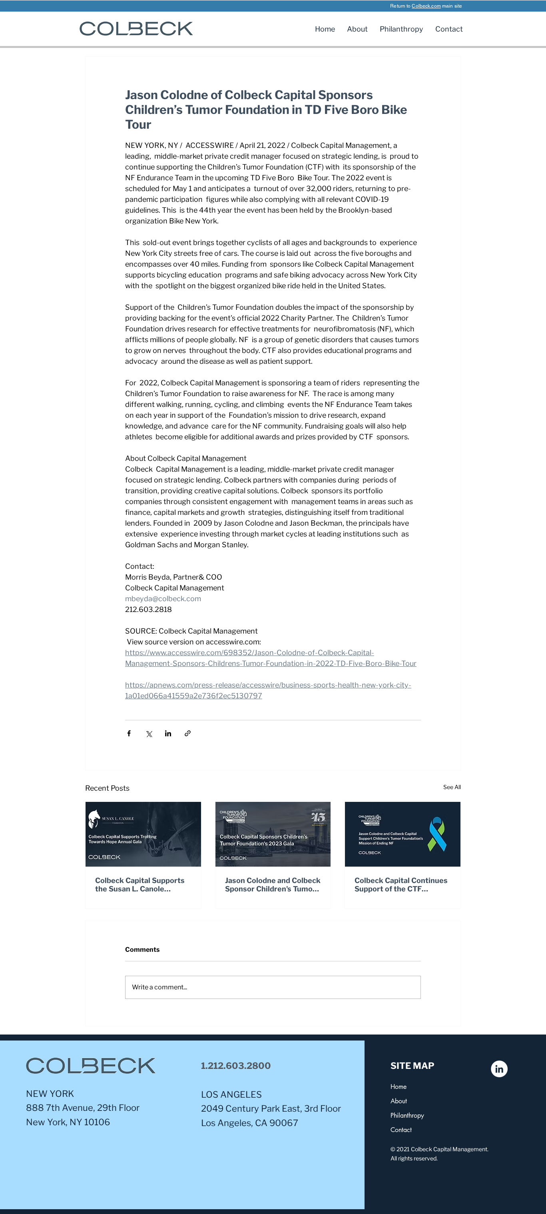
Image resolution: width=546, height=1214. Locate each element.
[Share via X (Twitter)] (148, 733)
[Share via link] (187, 733)
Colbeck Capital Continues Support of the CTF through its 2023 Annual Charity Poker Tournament (401, 884)
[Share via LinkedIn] (168, 733)
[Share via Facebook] (129, 733)
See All (452, 786)
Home (399, 1086)
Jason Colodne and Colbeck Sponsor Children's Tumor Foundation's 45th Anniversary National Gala (273, 884)
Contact (401, 1130)
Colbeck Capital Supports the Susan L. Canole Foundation (140, 884)
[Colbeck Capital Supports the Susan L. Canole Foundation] (143, 834)
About (399, 1101)
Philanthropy (407, 1115)
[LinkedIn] (499, 1069)
